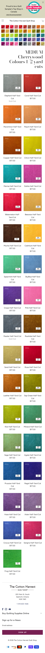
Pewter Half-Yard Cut (12, 324)
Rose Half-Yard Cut (33, 355)
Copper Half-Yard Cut (12, 145)
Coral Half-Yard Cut (33, 83)
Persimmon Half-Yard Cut (12, 114)
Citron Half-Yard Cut (33, 145)
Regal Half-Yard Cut (33, 471)
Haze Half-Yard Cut (12, 502)
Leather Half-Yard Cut (12, 383)
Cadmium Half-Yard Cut (33, 233)
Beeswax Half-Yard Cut (33, 202)
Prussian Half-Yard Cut (12, 471)
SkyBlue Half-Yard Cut (33, 264)
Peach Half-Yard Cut (33, 114)
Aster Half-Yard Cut (33, 502)
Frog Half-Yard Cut (12, 559)
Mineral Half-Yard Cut (33, 414)
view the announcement (13, 14)
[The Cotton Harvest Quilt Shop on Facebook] (2, 609)
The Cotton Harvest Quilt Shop (22, 21)
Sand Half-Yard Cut (12, 355)
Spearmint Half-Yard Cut (12, 264)
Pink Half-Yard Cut (33, 295)
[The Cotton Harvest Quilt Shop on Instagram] (6, 609)
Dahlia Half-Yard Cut (33, 174)
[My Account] (2, 20)
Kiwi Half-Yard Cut (12, 414)
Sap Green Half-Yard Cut (33, 383)
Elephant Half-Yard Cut (12, 83)
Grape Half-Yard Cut (12, 295)
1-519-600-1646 (22, 604)
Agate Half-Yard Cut (33, 443)
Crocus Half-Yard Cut (12, 530)
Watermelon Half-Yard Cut (12, 202)
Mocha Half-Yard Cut (12, 233)
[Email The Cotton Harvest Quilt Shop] (10, 609)
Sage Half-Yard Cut (12, 443)
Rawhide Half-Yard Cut (33, 324)
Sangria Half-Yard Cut (33, 530)
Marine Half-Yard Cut (12, 174)
